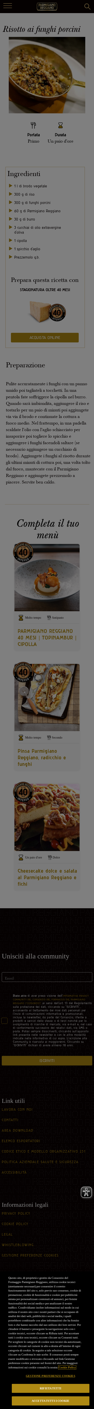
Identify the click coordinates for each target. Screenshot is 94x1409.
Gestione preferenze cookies (50, 1376)
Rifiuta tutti (50, 1388)
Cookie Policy (67, 1367)
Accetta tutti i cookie (50, 1400)
